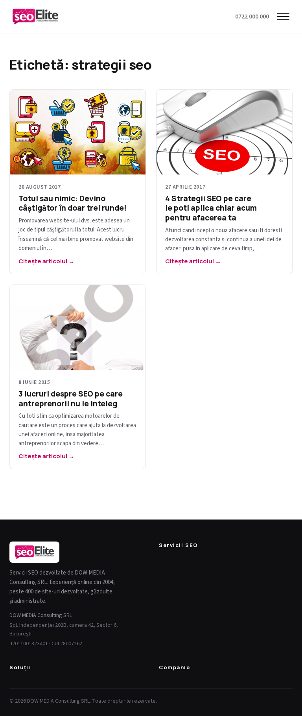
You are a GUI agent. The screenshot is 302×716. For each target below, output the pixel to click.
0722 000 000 (252, 16)
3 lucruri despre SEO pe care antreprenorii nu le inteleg (70, 399)
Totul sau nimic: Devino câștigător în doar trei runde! (72, 203)
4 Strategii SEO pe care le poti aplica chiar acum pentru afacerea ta (211, 208)
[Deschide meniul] (283, 16)
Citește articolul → (46, 261)
